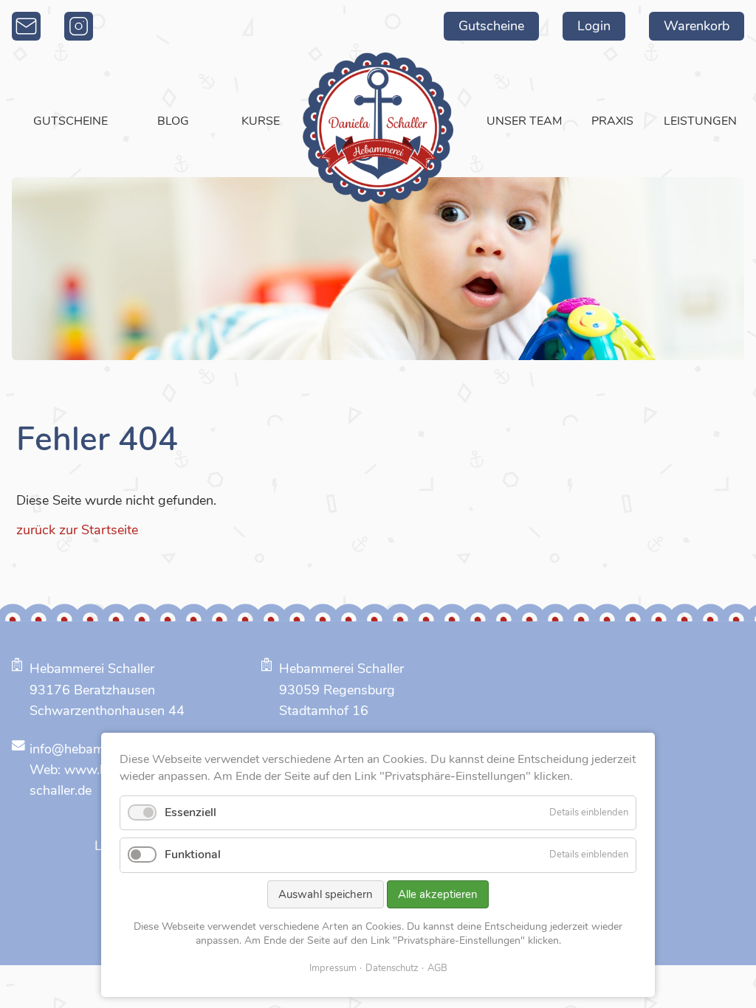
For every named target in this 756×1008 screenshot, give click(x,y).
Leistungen (700, 121)
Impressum (333, 968)
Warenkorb (696, 26)
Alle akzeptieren (438, 894)
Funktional (193, 854)
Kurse (260, 121)
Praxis (612, 121)
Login (594, 26)
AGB (437, 968)
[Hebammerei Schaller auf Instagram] (78, 26)
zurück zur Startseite (77, 530)
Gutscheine (491, 26)
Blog (173, 121)
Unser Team (524, 121)
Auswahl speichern (325, 894)
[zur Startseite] (378, 128)
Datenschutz (392, 968)
